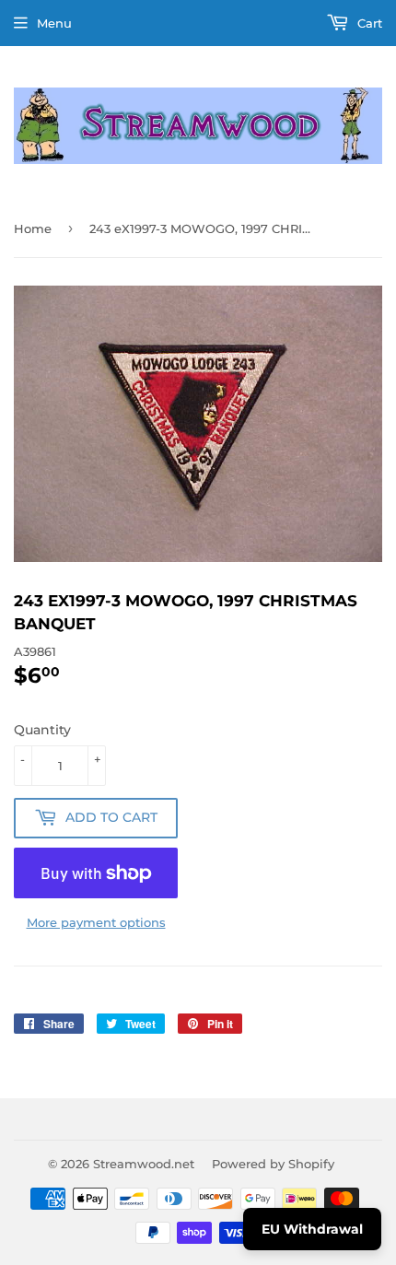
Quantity (42, 729)
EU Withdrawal (312, 1229)
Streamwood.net (143, 1163)
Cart (368, 23)
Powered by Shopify (273, 1163)
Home (33, 228)
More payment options (96, 922)
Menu (54, 23)
